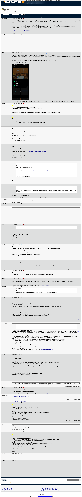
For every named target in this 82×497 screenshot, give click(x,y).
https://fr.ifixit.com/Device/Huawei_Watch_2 (47, 349)
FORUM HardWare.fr (5, 8)
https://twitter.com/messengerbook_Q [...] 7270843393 (21, 30)
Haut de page (68, 477)
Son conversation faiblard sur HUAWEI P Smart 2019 (49, 485)
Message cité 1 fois (77, 158)
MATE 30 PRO (4, 490)
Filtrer (19, 14)
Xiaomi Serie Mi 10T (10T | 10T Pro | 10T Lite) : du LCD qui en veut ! (13, 485)
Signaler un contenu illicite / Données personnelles (45, 496)
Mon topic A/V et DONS (24, 401)
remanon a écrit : (18, 288)
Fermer (59, 0)
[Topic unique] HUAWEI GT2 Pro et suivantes (10, 11)
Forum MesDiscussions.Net (38, 493)
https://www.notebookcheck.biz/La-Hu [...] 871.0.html (20, 396)
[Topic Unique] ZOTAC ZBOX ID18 (16, 401)
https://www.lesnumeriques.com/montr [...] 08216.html (37, 151)
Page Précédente (73, 477)
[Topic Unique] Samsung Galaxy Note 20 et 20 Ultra (49, 488)
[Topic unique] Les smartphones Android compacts (49, 489)
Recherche (78, 5)
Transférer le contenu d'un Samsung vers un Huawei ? (50, 490)
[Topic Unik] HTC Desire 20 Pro (7, 488)
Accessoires (5, 10)
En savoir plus (55, 0)
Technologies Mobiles (6, 9)
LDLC (38, 496)
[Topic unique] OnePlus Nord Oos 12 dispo (8, 489)
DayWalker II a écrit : (19, 226)
